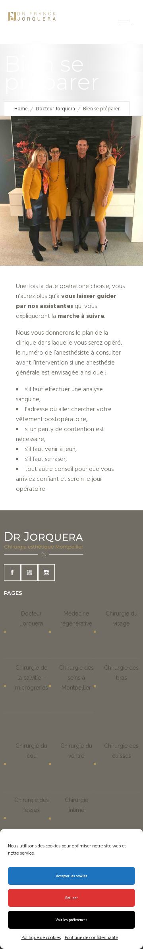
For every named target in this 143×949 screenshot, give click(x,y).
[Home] (32, 23)
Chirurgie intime (76, 805)
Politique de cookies (41, 938)
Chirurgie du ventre (76, 751)
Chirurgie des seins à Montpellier (76, 678)
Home (21, 109)
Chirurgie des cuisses (121, 751)
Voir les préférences (71, 920)
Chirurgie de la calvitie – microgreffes (31, 678)
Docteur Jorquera (55, 109)
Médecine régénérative (76, 618)
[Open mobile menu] (127, 22)
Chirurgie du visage (121, 618)
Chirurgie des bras (121, 673)
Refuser (71, 898)
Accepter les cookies (71, 876)
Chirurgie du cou (31, 751)
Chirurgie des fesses (31, 805)
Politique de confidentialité (91, 938)
